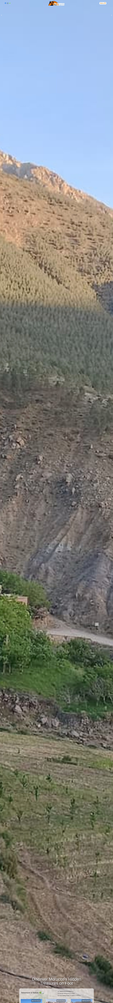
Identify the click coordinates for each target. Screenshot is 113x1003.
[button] (1, 15)
